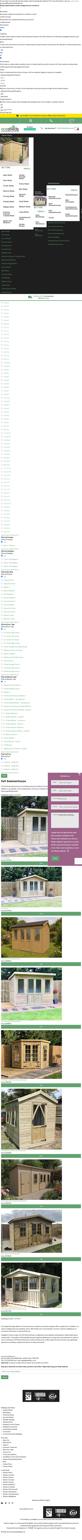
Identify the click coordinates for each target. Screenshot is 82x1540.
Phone (55, 806)
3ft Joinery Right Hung (12, 633)
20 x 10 (7, 465)
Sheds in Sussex (8, 1480)
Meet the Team (8, 1450)
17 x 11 (7, 489)
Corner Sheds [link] (8, 186)
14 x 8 (6, 373)
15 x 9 (6, 412)
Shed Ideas (27, 125)
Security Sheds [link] (22, 195)
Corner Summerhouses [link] (56, 233)
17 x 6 (6, 313)
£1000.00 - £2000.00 (11, 762)
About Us (6, 1440)
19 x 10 (7, 461)
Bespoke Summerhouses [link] (55, 197)
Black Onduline (9, 591)
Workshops (7, 1412)
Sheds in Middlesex (9, 1496)
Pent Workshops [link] (40, 223)
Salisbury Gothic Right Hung (14, 657)
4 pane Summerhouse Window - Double (17, 710)
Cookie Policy (7, 1464)
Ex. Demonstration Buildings (12, 1434)
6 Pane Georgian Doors (12, 664)
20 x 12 (7, 532)
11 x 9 (7, 398)
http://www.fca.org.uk (67, 1528)
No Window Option (10, 734)
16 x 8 (6, 380)
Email (55, 790)
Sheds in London (8, 1475)
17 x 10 (7, 454)
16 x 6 (6, 310)
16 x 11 (7, 486)
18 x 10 (7, 458)
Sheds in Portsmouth (10, 1489)
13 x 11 (7, 475)
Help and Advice (54, 125)
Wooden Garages (9, 1420)
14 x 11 (7, 479)
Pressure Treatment (10, 1447)
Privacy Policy (7, 1466)
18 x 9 (6, 422)
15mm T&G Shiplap (11, 563)
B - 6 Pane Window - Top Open (14, 720)
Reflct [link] (45, 1500)
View (41, 863)
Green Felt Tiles (9, 612)
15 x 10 (7, 447)
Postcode (56, 798)
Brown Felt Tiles (10, 608)
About (35, 125)
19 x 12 (7, 528)
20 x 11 (7, 500)
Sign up (5, 1377)
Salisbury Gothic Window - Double (15, 748)
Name (54, 782)
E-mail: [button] (26, 1360)
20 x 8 (6, 394)
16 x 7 (6, 345)
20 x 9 (6, 429)
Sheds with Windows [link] (7, 222)
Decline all (18, 3)
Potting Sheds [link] (8, 196)
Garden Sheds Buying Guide (12, 1459)
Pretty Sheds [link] (24, 184)
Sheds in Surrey (8, 1482)
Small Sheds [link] (24, 201)
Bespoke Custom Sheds (11, 1424)
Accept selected (5, 112)
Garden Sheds (6, 135)
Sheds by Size (8, 1422)
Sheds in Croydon (9, 1487)
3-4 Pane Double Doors (12, 668)
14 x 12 (7, 511)
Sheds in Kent (7, 1472)
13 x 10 (7, 440)
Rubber (7, 587)
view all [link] (27, 169)
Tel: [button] (7, 1360)
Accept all (3, 3)
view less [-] (15, 535)
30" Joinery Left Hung (11, 640)
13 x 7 (6, 334)
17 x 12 (7, 521)
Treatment (7, 1432)
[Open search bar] (30, 120)
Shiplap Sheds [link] (8, 207)
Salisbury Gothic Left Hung (13, 650)
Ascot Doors (8, 661)
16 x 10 (7, 451)
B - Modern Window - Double (14, 717)
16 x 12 (7, 518)
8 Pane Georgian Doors (12, 671)
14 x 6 (6, 303)
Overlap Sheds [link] (8, 202)
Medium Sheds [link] (24, 207)
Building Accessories (10, 1427)
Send (55, 858)
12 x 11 (7, 472)
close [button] (4, 775)
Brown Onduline (9, 598)
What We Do (43, 125)
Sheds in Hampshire (10, 1492)
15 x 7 (6, 341)
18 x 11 (7, 493)
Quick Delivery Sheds (10, 1429)
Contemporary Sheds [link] (24, 218)
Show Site (77, 125)
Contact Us (67, 127)
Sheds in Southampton (11, 1494)
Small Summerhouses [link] (71, 215)
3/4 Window (8, 745)
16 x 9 (6, 415)
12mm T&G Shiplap (11, 559)
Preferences (11, 3)
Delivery (76, 127)
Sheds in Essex (8, 1477)
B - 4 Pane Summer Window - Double (16, 731)
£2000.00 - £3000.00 (11, 766)
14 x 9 (6, 408)
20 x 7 (6, 359)
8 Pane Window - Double (12, 741)
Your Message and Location (63, 815)
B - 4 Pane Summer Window (14, 727)
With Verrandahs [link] (69, 201)
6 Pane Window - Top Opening (14, 699)
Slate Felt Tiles (9, 619)
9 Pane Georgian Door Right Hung (15, 647)
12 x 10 (7, 437)
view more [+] (5, 535)
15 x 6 (6, 306)
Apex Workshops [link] (40, 216)
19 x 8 (6, 391)
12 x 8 (7, 366)
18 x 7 (6, 352)
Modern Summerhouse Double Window (17, 706)
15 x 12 (7, 514)
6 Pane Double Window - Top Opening (17, 703)
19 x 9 (6, 426)
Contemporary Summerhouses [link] (71, 208)
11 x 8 (7, 363)
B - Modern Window (11, 713)
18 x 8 (6, 387)
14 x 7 (6, 338)
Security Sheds (8, 1417)
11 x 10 (7, 433)
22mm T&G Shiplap (11, 566)
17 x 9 (6, 419)
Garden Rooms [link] (22, 225)
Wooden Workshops (39, 193)
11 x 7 (6, 327)
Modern (7, 692)
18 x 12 (7, 525)
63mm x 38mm (9, 545)
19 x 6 (6, 320)
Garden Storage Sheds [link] (22, 177)
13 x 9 (6, 405)
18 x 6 (6, 317)
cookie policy (74, 1)
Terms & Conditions (10, 1454)
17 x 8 (6, 384)
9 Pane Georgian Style (12, 689)
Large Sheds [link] (24, 212)
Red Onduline (9, 594)
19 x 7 (6, 356)
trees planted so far (26, 1509)
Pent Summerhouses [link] (55, 211)
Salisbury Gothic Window (13, 685)
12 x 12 (7, 503)
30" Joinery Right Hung (12, 643)
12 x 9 (7, 401)
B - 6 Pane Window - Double (13, 724)
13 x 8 (6, 370)
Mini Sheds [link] (23, 189)
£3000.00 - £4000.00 (11, 769)
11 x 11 (7, 468)
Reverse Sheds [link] (8, 191)
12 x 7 (6, 331)
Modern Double (9, 654)
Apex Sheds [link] (7, 175)
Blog (4, 1462)
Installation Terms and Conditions (14, 1457)
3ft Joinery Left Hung (11, 636)
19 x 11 (7, 496)
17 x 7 (6, 348)
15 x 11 (7, 482)
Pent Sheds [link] (7, 180)
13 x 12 (7, 507)
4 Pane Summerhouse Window (15, 696)
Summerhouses (54, 183)
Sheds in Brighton (9, 1484)
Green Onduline (9, 601)
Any (5, 542)
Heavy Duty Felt (9, 584)
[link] (71, 121)
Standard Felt (9, 580)
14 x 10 (7, 444)
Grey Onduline (9, 605)
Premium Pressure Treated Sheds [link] (8, 214)
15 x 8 (6, 377)
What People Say (66, 125)
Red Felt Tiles (9, 615)
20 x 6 (6, 324)
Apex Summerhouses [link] (55, 204)
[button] (51, 120)
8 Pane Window (9, 738)
